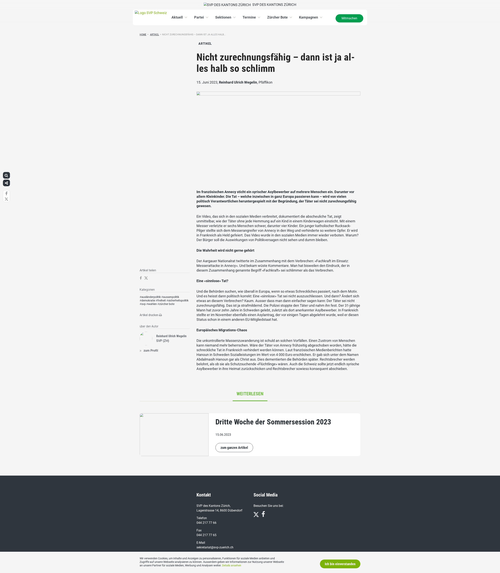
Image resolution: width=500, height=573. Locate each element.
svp (143, 304)
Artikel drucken (149, 315)
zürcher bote (166, 304)
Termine (249, 17)
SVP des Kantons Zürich (273, 5)
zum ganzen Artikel (234, 448)
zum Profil (151, 350)
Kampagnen (308, 17)
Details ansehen (231, 565)
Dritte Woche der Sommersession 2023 (273, 422)
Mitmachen (349, 18)
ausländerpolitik (151, 297)
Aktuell (177, 17)
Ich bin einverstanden (340, 564)
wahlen (152, 304)
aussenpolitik (171, 297)
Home (143, 34)
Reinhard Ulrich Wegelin (238, 82)
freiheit (161, 300)
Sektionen (223, 17)
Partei (199, 17)
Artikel (154, 34)
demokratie (148, 300)
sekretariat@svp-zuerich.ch (214, 547)
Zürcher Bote (277, 17)
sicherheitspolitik (178, 300)
